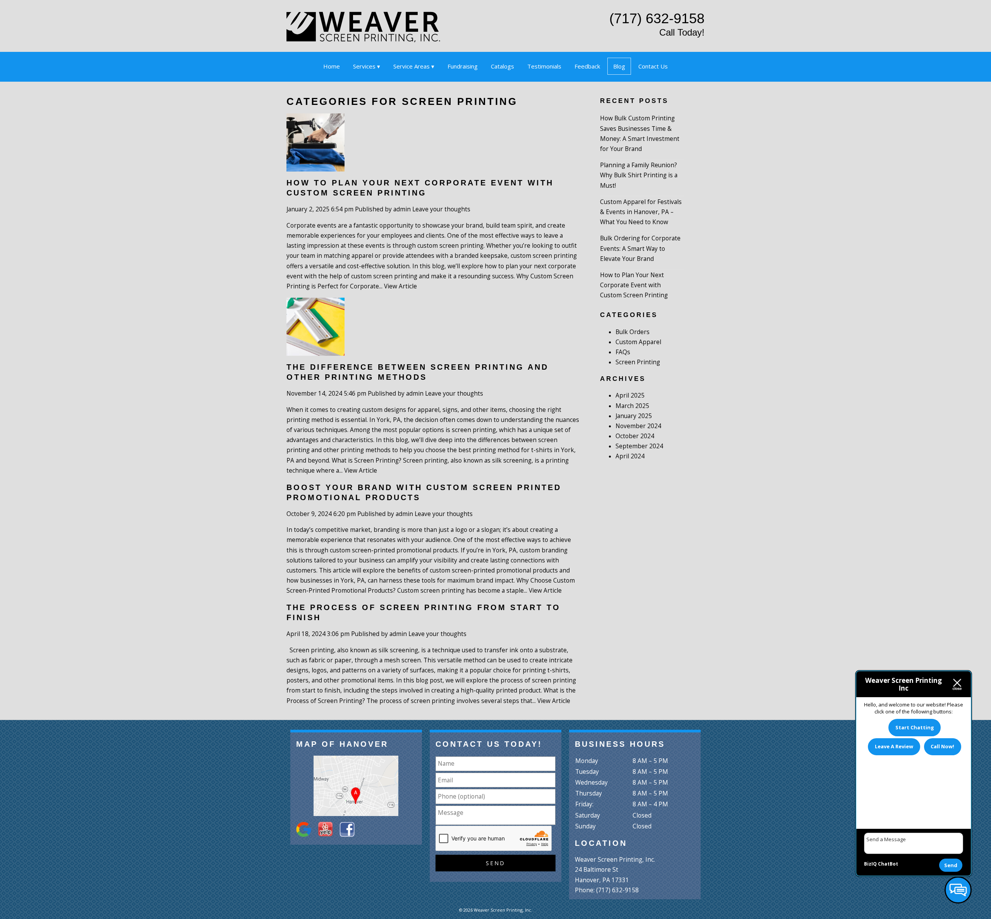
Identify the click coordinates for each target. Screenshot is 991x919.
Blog (619, 66)
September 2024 (639, 446)
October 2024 (635, 436)
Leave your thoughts (441, 209)
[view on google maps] (356, 786)
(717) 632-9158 (657, 18)
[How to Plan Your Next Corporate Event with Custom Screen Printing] (315, 166)
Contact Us (653, 66)
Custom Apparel (638, 342)
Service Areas (411, 66)
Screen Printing (638, 362)
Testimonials (544, 66)
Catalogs (502, 66)
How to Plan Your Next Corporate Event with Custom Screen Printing (634, 285)
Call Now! (942, 746)
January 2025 (634, 416)
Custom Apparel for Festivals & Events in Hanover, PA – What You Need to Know (641, 212)
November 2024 (638, 426)
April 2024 (630, 456)
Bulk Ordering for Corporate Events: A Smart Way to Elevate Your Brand (640, 248)
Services (364, 66)
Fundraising (462, 66)
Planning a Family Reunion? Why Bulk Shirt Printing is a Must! (638, 175)
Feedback (587, 66)
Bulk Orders (633, 332)
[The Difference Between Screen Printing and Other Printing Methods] (315, 350)
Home (331, 66)
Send (950, 865)
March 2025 (632, 406)
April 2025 (630, 395)
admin (402, 209)
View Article (400, 286)
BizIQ (870, 864)
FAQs (623, 352)
